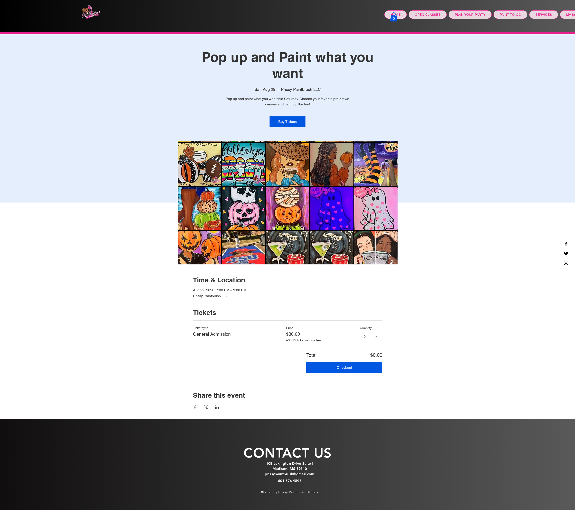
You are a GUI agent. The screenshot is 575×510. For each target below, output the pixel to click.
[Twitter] (566, 253)
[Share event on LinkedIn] (217, 407)
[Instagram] (566, 263)
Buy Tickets (287, 122)
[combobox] (371, 336)
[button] (394, 17)
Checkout (344, 367)
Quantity (366, 328)
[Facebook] (566, 244)
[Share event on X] (206, 407)
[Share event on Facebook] (195, 407)
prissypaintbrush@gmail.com (289, 474)
